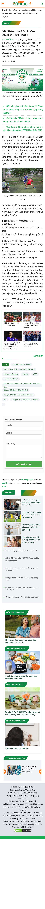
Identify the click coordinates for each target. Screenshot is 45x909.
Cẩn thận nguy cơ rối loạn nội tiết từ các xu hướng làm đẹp (31, 539)
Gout (39, 10)
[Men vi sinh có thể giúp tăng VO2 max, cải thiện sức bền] (14, 770)
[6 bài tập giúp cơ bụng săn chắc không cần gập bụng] (12, 529)
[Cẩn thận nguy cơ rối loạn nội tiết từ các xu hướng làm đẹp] (12, 541)
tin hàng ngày (27, 480)
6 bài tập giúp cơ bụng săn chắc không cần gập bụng (31, 527)
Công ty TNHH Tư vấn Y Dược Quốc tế (18, 395)
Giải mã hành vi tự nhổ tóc (17, 748)
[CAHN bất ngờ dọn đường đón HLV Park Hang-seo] (32, 336)
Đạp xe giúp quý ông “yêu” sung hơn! (21, 551)
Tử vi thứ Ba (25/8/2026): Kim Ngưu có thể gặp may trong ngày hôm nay (22, 713)
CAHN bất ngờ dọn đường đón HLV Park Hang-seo (31, 344)
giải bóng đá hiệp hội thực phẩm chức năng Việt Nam (22, 385)
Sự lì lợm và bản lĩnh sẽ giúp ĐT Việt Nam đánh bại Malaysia (31, 514)
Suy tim (5, 17)
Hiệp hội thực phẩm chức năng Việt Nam (19, 369)
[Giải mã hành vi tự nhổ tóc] (22, 735)
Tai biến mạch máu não (11, 13)
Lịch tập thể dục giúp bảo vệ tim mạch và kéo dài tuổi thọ (31, 502)
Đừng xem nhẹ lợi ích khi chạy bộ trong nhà (21, 579)
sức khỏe (5, 483)
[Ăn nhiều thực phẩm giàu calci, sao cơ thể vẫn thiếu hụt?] (22, 662)
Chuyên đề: (6, 10)
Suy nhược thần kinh (31, 13)
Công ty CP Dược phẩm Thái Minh (25, 400)
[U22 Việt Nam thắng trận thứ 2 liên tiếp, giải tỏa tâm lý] (32, 317)
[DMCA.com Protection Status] (23, 830)
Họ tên (9, 425)
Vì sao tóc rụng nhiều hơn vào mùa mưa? (22, 597)
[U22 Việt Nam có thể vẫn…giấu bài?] (13, 317)
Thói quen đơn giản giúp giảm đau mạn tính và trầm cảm (20, 641)
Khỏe (4, 486)
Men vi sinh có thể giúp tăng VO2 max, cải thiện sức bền (29, 768)
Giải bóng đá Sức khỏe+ (21, 364)
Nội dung (10, 443)
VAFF (35, 374)
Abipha (25, 374)
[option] (22, 770)
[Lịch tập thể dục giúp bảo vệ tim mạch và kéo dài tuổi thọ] (12, 504)
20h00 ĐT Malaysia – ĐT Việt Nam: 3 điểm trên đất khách (22, 559)
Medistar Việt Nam (11, 374)
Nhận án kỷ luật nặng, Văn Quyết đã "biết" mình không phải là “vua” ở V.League (12, 345)
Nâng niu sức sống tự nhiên (24, 10)
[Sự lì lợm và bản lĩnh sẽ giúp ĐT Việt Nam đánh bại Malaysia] (12, 516)
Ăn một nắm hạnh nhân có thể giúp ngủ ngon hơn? (21, 569)
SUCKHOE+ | (8, 40)
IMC (5, 400)
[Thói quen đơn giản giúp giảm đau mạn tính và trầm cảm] (22, 626)
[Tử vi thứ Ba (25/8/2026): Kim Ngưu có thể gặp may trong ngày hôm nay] (22, 698)
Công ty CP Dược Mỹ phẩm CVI (16, 390)
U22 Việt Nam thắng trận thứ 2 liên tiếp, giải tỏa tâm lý (32, 325)
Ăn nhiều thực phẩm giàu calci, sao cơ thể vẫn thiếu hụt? (21, 677)
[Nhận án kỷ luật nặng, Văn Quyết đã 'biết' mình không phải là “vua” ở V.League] (13, 336)
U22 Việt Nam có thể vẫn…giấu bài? (11, 324)
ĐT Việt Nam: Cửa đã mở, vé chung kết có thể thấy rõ (22, 588)
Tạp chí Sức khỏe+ (11, 379)
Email (9, 433)
